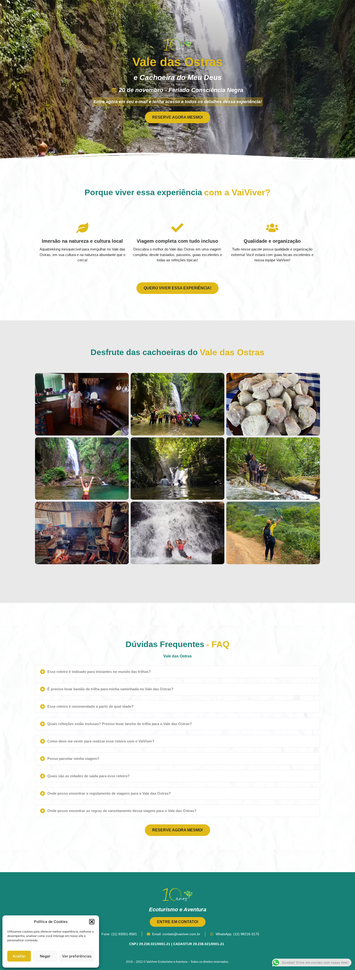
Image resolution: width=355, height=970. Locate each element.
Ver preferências (77, 956)
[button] (91, 921)
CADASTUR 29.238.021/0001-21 (199, 944)
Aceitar (19, 956)
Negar (45, 956)
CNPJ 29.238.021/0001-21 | (151, 944)
